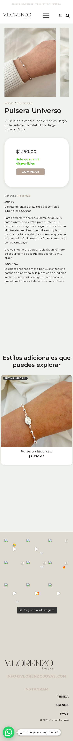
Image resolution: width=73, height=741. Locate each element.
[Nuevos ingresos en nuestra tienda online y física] (14, 593)
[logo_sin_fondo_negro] (17, 16)
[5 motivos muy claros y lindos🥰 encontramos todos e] (36, 593)
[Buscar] (67, 16)
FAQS (64, 713)
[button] (46, 16)
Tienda (63, 696)
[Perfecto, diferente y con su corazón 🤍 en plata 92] (36, 549)
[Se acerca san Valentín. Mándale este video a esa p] (58, 593)
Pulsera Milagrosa (36, 451)
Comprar (30, 172)
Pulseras (25, 103)
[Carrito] (60, 16)
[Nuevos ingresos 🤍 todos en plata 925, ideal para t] (36, 571)
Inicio (8, 103)
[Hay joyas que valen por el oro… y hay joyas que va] (14, 571)
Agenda (62, 705)
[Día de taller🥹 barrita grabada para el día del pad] (14, 549)
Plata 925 (23, 195)
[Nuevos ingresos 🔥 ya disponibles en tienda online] (58, 571)
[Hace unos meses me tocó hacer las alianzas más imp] (58, 549)
